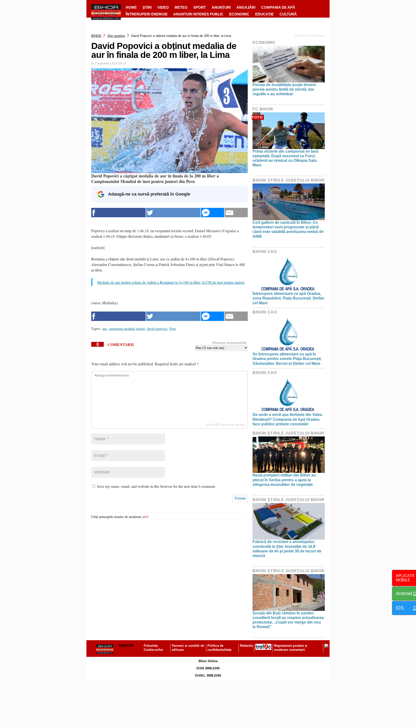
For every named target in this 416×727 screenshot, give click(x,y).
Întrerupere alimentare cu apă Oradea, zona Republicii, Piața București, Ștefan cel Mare (288, 298)
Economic (239, 14)
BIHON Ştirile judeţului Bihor (289, 180)
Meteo (181, 7)
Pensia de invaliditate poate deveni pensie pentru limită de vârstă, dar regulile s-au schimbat (284, 89)
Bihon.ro (126, 645)
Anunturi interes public (198, 14)
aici (145, 516)
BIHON (96, 36)
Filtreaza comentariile (229, 342)
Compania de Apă (278, 7)
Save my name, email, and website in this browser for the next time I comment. (156, 486)
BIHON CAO (265, 252)
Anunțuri (221, 7)
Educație (264, 14)
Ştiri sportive (116, 36)
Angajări (245, 7)
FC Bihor (263, 109)
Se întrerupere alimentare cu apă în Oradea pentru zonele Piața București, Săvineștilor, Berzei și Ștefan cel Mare (287, 358)
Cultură (288, 14)
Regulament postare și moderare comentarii (290, 648)
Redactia (246, 645)
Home (131, 7)
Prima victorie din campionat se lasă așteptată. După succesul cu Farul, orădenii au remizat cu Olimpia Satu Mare (285, 158)
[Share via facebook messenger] (212, 212)
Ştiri (147, 7)
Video (163, 7)
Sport (199, 7)
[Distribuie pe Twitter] (173, 212)
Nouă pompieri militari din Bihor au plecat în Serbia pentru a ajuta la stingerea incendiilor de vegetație (284, 479)
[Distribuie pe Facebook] (118, 212)
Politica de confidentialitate (219, 648)
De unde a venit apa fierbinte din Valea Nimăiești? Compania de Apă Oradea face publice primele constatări (287, 419)
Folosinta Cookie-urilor (153, 648)
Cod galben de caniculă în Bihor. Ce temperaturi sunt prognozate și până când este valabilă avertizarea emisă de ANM (288, 229)
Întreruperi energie (147, 14)
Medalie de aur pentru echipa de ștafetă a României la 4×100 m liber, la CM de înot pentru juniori (170, 282)
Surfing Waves (317, 35)
